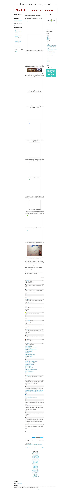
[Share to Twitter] (29, 443)
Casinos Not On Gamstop (18, 41)
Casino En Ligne (35, 475)
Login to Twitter (41, 437)
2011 (47, 64)
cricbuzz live (28, 280)
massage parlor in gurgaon (28, 366)
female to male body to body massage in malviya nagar (31, 347)
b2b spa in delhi (27, 352)
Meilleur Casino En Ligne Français (35, 470)
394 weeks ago (31, 343)
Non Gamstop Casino (35, 452)
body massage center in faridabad (29, 355)
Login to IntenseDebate (33, 437)
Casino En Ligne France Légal (35, 476)
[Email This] (27, 443)
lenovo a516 (28, 299)
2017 (47, 34)
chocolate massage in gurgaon (28, 351)
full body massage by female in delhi (29, 353)
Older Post (43, 447)
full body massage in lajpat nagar (29, 348)
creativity (30, 444)
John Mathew (28, 343)
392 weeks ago (31, 375)
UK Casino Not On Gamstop (35, 456)
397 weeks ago (29, 339)
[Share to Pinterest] (30, 443)
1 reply (28, 302)
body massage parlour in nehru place (29, 367)
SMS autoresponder (29, 405)
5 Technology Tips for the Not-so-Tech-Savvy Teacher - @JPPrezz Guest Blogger (18, 32)
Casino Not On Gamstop (35, 464)
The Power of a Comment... (18, 37)
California (28, 444)
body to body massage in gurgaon (29, 350)
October (48, 40)
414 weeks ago (31, 320)
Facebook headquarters (39, 444)
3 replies (29, 282)
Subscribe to (26, 440)
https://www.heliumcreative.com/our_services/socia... (31, 397)
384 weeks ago (29, 380)
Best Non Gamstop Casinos (35, 455)
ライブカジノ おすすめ (35, 468)
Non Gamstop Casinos (17, 42)
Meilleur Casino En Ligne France (35, 472)
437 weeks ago (31, 280)
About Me (21, 10)
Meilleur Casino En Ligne (35, 462)
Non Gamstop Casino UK (35, 458)
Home (34, 447)
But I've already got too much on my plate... (51, 45)
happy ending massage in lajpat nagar (29, 364)
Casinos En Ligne (35, 474)
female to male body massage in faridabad (30, 354)
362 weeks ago (29, 424)
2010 (47, 65)
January (48, 61)
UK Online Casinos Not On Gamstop (35, 453)
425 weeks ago (31, 307)
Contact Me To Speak (42, 10)
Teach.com (15, 51)
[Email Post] (26, 443)
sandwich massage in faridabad (28, 346)
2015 (47, 36)
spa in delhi (26, 368)
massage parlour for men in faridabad (29, 371)
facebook (36, 444)
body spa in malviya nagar (28, 345)
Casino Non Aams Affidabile (35, 471)
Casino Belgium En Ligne (35, 466)
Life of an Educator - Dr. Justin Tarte (35, 4)
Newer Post (26, 447)
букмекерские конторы (35, 469)
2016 (47, 35)
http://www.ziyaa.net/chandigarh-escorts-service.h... (35, 389)
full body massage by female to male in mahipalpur (30, 349)
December (48, 38)
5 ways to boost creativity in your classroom (52, 49)
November (48, 39)
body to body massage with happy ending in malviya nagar (31, 361)
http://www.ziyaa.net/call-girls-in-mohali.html (30, 391)
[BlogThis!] (28, 443)
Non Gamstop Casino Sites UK (35, 457)
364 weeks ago (32, 405)
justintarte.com (20, 483)
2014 (47, 37)
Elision (27, 339)
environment (34, 444)
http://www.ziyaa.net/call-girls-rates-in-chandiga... (30, 390)
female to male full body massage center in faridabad (31, 369)
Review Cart (28, 329)
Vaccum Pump (28, 320)
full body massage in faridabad (28, 356)
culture (31, 444)
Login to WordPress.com (38, 437)
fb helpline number (28, 289)
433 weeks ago (30, 299)
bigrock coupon (28, 375)
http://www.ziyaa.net (27, 389)
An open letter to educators (50, 50)
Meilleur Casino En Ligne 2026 (35, 473)
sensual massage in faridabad (28, 370)
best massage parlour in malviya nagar (29, 363)
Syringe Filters (28, 307)
